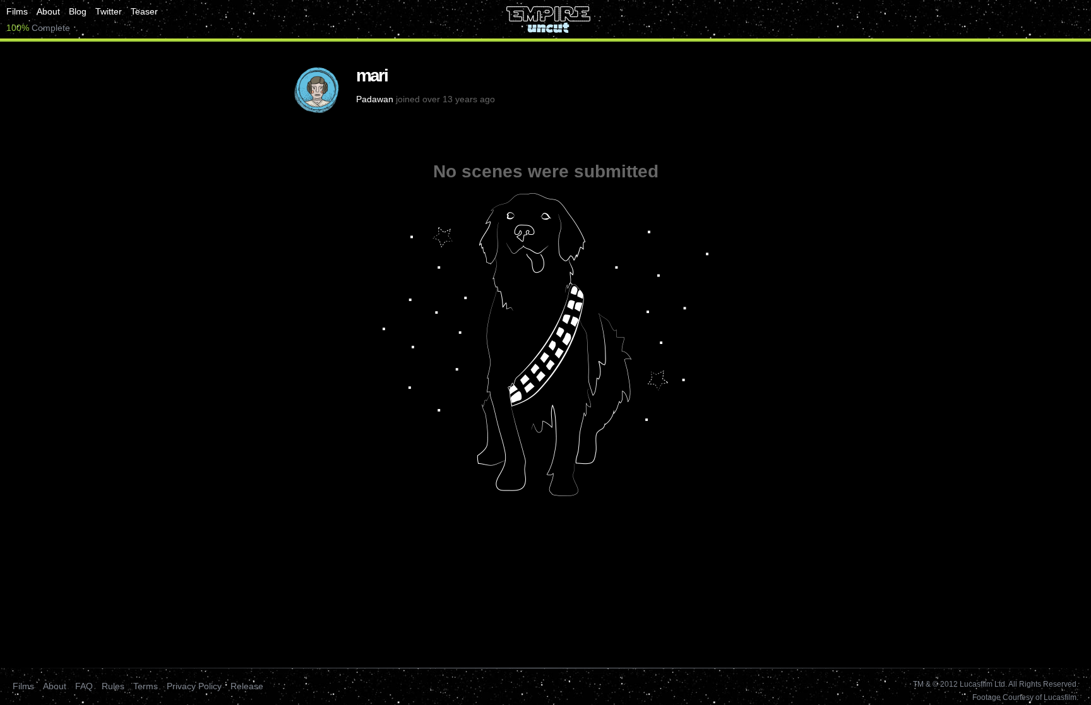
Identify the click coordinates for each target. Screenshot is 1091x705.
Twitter (108, 11)
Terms (145, 686)
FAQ (84, 686)
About (48, 11)
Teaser (144, 11)
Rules (113, 686)
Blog (77, 11)
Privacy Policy (194, 686)
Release (246, 686)
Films (17, 11)
